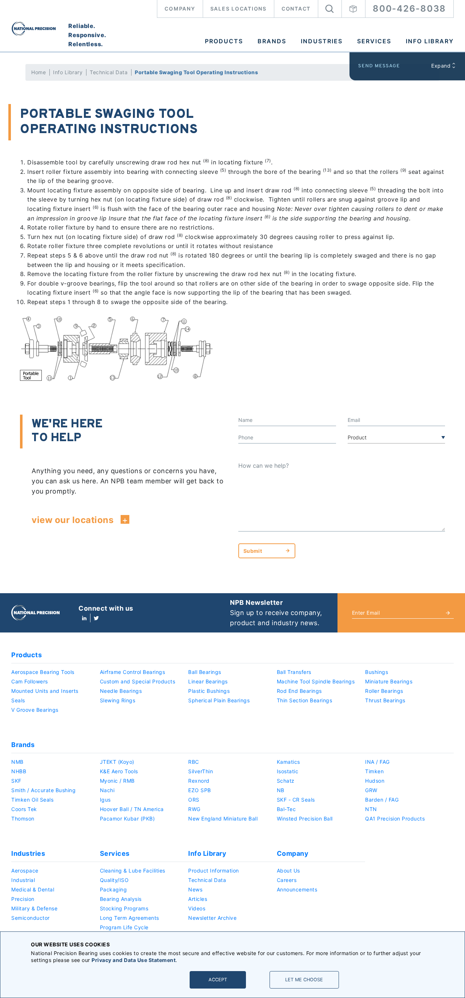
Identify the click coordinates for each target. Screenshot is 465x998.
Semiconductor (30, 918)
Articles (197, 899)
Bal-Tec (286, 809)
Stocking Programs (124, 908)
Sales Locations (238, 8)
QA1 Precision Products (395, 818)
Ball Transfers (294, 672)
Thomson (23, 818)
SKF (16, 781)
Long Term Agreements (129, 918)
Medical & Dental (32, 889)
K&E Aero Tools (119, 771)
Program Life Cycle (124, 927)
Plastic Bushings (209, 691)
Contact (296, 8)
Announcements (297, 889)
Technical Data (109, 72)
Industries (322, 41)
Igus (105, 800)
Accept (218, 979)
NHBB (18, 771)
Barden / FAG (382, 800)
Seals (18, 700)
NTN (371, 809)
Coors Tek (24, 809)
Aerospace (25, 870)
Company (180, 8)
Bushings (376, 672)
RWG (194, 809)
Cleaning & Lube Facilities (132, 870)
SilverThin (200, 771)
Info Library (430, 41)
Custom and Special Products (137, 681)
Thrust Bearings (385, 700)
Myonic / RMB (117, 781)
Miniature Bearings (388, 681)
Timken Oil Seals (32, 800)
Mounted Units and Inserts (44, 691)
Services (374, 41)
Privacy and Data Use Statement (133, 960)
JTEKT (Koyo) (117, 762)
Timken (374, 771)
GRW (371, 790)
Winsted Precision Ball (305, 818)
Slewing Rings (118, 700)
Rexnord (199, 781)
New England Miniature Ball (223, 818)
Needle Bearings (121, 691)
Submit (252, 551)
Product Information (213, 870)
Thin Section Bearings (304, 700)
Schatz (286, 781)
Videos (196, 908)
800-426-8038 (409, 8)
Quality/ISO (114, 880)
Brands (272, 41)
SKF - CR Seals (296, 800)
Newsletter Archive (212, 918)
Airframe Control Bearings (132, 672)
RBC (193, 762)
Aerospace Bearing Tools (42, 672)
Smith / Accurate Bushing (43, 790)
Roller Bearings (384, 691)
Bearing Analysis (121, 899)
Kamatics (288, 762)
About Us (288, 870)
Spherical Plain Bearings (219, 700)
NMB (17, 762)
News (195, 889)
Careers (287, 880)
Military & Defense (34, 908)
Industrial (23, 880)
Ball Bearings (204, 672)
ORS (193, 800)
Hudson (374, 781)
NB (280, 790)
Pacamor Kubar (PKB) (127, 818)
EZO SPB (199, 790)
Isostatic (288, 771)
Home (38, 72)
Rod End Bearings (299, 691)
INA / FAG (377, 762)
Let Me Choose (304, 979)
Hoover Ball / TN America (132, 809)
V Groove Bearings (34, 710)
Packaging (113, 889)
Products (224, 41)
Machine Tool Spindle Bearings (316, 681)
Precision (23, 899)
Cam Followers (29, 681)
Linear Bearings (208, 681)
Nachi (107, 790)
